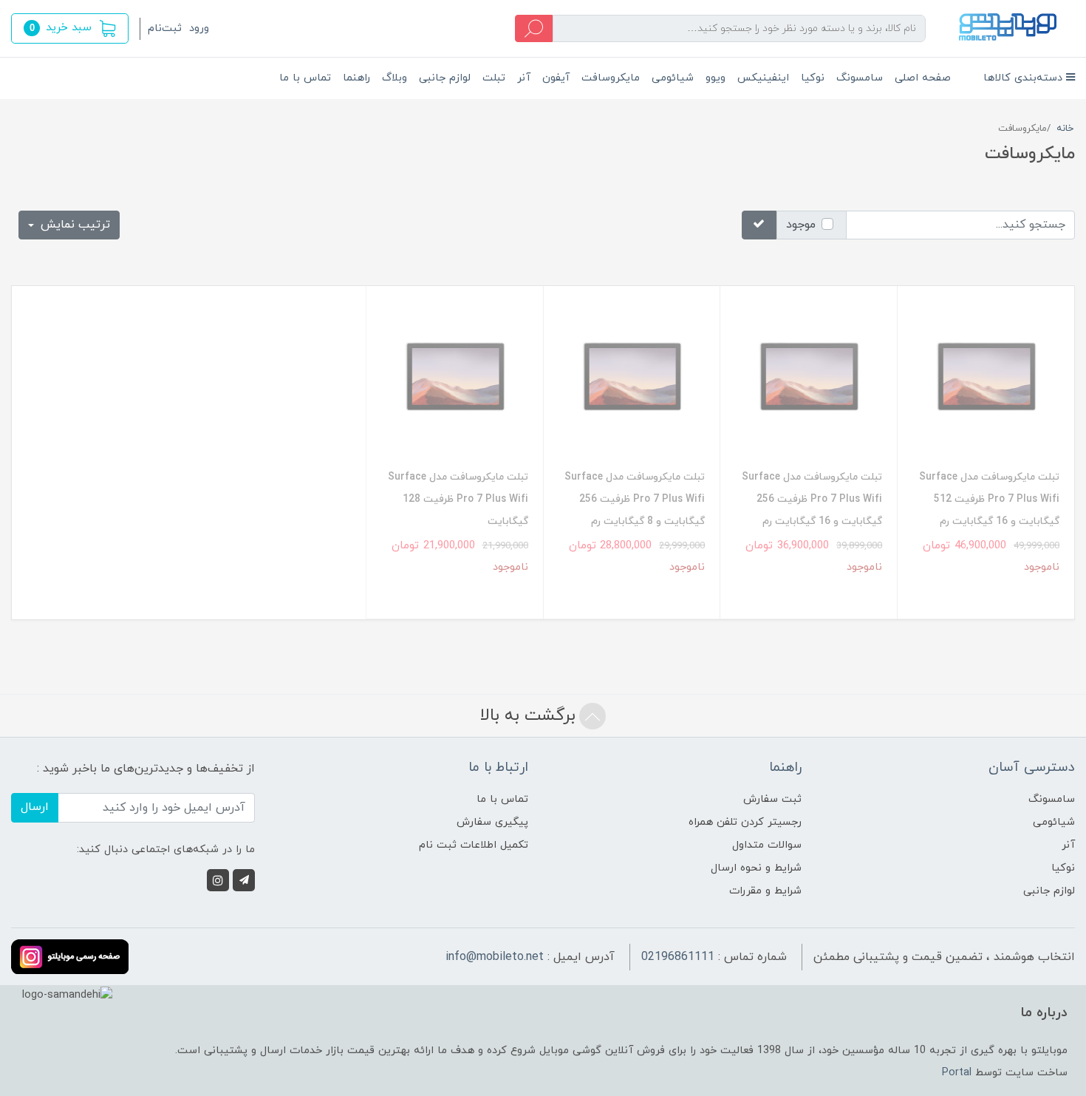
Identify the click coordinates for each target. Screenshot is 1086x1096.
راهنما (356, 78)
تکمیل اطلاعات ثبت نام (473, 845)
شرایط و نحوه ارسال (756, 868)
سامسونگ (859, 78)
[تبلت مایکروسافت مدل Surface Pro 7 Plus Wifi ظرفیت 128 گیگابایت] (454, 377)
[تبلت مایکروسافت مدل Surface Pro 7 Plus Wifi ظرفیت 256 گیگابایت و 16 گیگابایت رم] (808, 377)
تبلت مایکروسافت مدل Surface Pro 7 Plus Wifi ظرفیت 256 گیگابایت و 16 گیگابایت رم (812, 499)
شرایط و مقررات (765, 891)
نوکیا (812, 78)
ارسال (35, 807)
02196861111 (677, 957)
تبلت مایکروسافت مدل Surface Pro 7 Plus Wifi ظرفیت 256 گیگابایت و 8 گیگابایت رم (634, 499)
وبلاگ (394, 78)
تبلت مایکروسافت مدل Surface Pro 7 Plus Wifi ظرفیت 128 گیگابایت (458, 499)
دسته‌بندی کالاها (1024, 78)
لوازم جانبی (445, 78)
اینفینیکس (763, 78)
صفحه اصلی (923, 78)
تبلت (493, 78)
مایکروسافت (610, 78)
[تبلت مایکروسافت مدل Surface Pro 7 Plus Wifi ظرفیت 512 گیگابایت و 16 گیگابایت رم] (985, 377)
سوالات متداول (767, 845)
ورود (199, 28)
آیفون (556, 78)
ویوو (715, 78)
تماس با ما (305, 78)
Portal (956, 1072)
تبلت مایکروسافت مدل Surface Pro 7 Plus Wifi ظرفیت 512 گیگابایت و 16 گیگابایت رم (989, 499)
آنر (523, 78)
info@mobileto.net (494, 957)
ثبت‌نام (165, 28)
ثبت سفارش (772, 799)
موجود (801, 225)
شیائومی (673, 78)
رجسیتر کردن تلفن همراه (745, 822)
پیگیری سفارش (492, 822)
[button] (70, 28)
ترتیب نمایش (73, 225)
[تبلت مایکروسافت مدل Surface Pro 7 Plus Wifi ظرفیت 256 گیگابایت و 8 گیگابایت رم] (632, 377)
